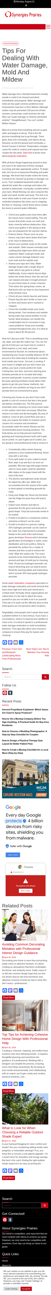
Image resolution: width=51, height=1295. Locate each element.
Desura (28, 537)
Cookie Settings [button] (11, 1289)
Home (5, 1261)
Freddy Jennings (10, 88)
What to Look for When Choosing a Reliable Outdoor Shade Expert (22, 1132)
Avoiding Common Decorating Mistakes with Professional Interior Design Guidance (23, 948)
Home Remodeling (11, 43)
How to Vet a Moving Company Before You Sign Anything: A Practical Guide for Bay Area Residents (25, 722)
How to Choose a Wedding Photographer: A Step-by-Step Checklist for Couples (24, 733)
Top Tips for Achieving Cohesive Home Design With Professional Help (25, 1039)
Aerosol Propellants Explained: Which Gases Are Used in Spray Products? (25, 711)
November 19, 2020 (25, 88)
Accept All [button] (26, 1289)
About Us (6, 1265)
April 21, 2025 (10, 1141)
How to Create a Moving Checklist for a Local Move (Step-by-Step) (25, 751)
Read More (8, 997)
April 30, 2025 (10, 957)
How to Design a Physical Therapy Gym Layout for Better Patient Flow (22, 742)
